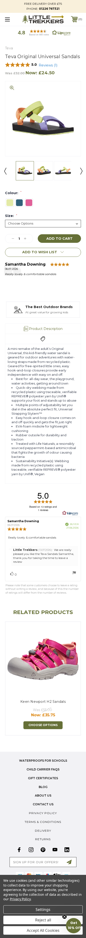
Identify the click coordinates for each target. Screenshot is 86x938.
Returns (43, 839)
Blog (43, 787)
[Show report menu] (74, 573)
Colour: (13, 193)
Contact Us (43, 804)
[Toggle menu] (12, 19)
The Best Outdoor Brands (37, 307)
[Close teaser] (64, 916)
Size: (11, 215)
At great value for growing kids (35, 312)
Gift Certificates (43, 778)
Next (81, 170)
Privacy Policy (43, 813)
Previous (5, 170)
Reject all (43, 920)
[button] (43, 32)
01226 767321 (49, 8)
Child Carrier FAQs (43, 769)
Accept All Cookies (43, 930)
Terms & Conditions (43, 822)
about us (43, 795)
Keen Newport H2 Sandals (43, 701)
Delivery (43, 830)
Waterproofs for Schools (43, 760)
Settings (43, 909)
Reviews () (48, 65)
